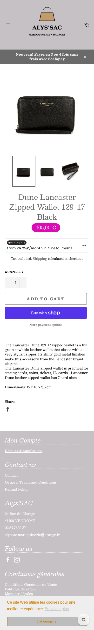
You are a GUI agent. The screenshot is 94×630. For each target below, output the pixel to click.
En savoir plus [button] (57, 609)
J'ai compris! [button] (47, 621)
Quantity (14, 272)
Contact (11, 475)
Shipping (40, 258)
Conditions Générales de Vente (31, 584)
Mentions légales (19, 593)
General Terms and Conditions (31, 482)
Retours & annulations (23, 451)
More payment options (45, 325)
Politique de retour (20, 589)
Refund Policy (16, 489)
